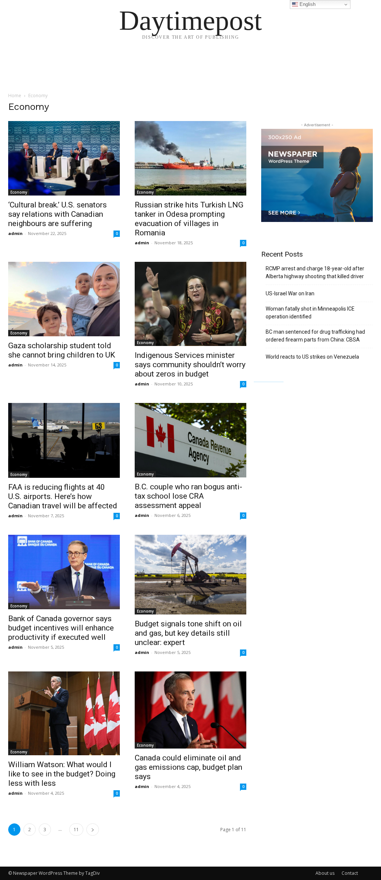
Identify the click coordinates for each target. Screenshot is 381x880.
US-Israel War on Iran (290, 293)
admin (15, 233)
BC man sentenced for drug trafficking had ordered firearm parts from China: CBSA (315, 336)
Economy (18, 192)
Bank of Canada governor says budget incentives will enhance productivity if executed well (61, 628)
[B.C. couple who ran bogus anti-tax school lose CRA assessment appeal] (190, 440)
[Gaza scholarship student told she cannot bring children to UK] (64, 299)
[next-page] (92, 829)
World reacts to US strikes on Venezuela (312, 357)
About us (325, 873)
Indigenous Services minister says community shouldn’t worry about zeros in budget (190, 364)
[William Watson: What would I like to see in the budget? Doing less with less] (64, 713)
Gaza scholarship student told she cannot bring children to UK (61, 350)
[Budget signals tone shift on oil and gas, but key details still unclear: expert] (190, 574)
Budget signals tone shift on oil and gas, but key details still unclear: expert (188, 633)
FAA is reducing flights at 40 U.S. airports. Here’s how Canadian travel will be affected (62, 496)
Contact (350, 873)
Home (14, 95)
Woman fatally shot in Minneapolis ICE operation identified (310, 313)
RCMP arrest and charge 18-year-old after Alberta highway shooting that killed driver (315, 272)
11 (76, 829)
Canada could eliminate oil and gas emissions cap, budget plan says (188, 767)
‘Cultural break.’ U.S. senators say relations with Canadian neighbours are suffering (57, 214)
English (307, 4)
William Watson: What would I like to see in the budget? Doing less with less (61, 774)
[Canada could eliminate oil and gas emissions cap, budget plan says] (190, 710)
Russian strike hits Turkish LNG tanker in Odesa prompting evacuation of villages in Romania (189, 218)
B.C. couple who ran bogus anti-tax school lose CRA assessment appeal (188, 496)
